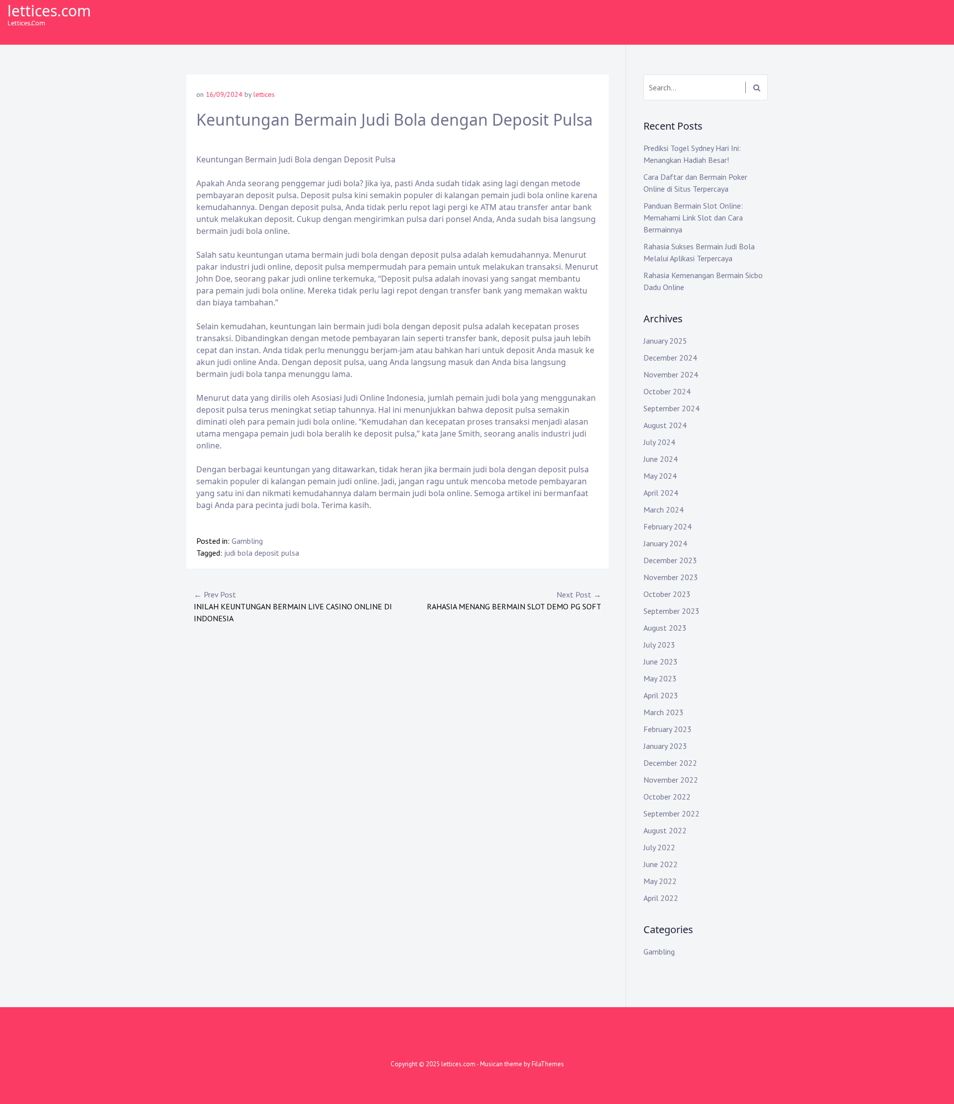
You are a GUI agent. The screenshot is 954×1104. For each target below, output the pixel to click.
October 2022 (667, 797)
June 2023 (660, 661)
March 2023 (663, 712)
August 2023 (665, 628)
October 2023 (667, 594)
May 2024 (660, 476)
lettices (264, 94)
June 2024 (660, 459)
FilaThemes (548, 1064)
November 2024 (670, 374)
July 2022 (659, 847)
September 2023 (671, 611)
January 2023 (665, 746)
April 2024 (660, 493)
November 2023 (670, 577)
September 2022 (671, 813)
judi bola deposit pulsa (261, 553)
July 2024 (659, 442)
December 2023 (670, 560)
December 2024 (670, 358)
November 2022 (670, 780)
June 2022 (660, 864)
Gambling (247, 541)
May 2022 (660, 881)
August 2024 (665, 425)
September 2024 (671, 408)
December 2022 (670, 763)
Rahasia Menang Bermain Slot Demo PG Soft (514, 600)
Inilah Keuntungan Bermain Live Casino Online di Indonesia (293, 606)
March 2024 (663, 510)
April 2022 (660, 898)
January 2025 (665, 341)
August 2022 (665, 830)
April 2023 (660, 695)
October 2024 (667, 391)
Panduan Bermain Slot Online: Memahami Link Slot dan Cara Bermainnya (693, 217)
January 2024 (665, 543)
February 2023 (667, 729)
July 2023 (659, 645)
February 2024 (667, 526)
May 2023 (660, 678)
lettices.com (49, 10)
